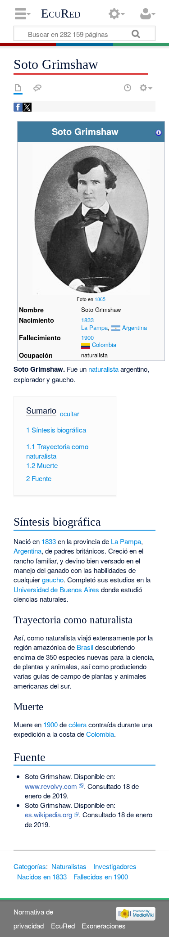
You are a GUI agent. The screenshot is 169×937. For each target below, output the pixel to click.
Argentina (134, 327)
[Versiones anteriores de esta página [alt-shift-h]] (127, 87)
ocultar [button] (69, 413)
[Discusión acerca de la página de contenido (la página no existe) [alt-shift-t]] (37, 87)
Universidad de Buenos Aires (56, 589)
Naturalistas (69, 866)
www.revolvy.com (51, 786)
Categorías (30, 866)
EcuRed (61, 13)
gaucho (53, 579)
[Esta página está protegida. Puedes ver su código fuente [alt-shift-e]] (111, 87)
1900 (87, 337)
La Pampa (94, 327)
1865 (100, 299)
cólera (78, 724)
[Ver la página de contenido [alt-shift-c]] (18, 87)
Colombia (104, 344)
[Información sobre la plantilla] (158, 131)
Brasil (85, 647)
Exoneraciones (104, 925)
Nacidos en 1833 (42, 876)
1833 (87, 319)
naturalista (103, 369)
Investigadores (115, 866)
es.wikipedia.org (48, 814)
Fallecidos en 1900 (100, 876)
